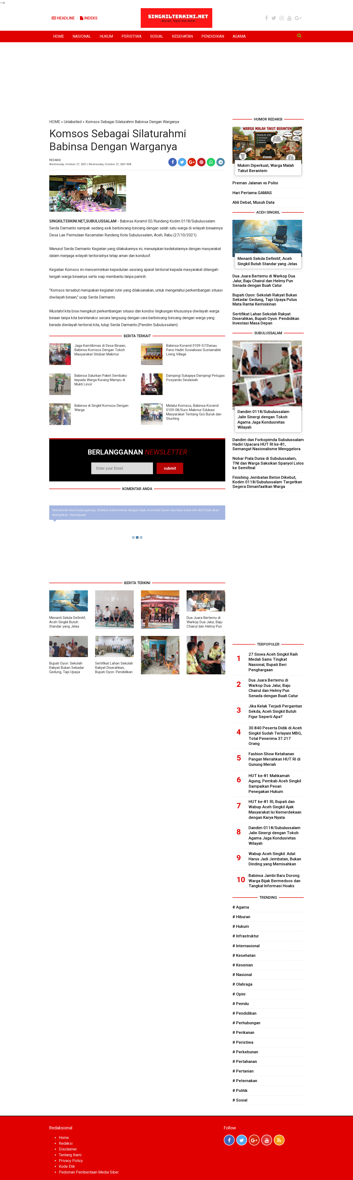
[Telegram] (220, 162)
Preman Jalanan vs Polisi (255, 182)
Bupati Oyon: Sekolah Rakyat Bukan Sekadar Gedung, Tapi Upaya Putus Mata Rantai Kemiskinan (66, 672)
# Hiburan (241, 916)
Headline (65, 18)
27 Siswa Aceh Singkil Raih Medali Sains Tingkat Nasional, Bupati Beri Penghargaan (273, 662)
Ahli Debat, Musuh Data (253, 202)
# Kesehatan (244, 955)
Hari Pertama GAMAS (252, 192)
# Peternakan (244, 1080)
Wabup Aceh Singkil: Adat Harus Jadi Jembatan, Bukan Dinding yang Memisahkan (275, 859)
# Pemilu (240, 1003)
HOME (58, 36)
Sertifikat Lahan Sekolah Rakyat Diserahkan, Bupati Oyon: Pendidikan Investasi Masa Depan (114, 669)
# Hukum (240, 926)
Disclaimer (68, 1149)
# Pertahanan (244, 1061)
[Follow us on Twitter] (241, 1140)
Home (64, 1137)
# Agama (240, 907)
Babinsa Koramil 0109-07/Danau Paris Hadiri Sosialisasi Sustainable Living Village (193, 349)
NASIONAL (82, 36)
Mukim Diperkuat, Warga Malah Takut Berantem (265, 168)
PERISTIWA (131, 36)
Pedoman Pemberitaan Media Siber (89, 1172)
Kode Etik (67, 1166)
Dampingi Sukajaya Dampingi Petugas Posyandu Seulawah (195, 377)
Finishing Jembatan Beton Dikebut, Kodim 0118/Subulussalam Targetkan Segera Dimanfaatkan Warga (267, 482)
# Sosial (239, 1100)
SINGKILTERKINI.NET (67, 221)
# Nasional (242, 974)
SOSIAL (156, 36)
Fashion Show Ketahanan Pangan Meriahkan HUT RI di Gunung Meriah (274, 759)
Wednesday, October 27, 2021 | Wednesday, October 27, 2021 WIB (90, 164)
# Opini (238, 994)
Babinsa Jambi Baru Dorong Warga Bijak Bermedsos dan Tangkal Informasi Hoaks (274, 880)
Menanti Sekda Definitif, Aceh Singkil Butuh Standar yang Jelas (67, 622)
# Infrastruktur (245, 936)
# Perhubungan (246, 1022)
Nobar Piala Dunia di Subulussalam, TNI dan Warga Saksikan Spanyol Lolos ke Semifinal (268, 463)
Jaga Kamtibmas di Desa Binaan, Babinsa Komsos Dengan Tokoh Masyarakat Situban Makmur (100, 349)
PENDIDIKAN (212, 36)
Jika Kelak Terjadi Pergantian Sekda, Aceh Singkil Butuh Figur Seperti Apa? (275, 711)
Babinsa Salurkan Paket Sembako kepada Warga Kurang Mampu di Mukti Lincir (100, 379)
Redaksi (66, 1143)
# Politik (240, 1090)
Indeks (90, 18)
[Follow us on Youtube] (266, 1140)
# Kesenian (242, 965)
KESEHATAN (182, 36)
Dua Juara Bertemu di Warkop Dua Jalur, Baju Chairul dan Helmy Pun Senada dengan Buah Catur (204, 626)
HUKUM (106, 36)
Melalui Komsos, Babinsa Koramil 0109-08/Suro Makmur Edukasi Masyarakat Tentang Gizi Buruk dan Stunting (193, 412)
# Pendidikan (244, 1013)
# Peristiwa (242, 1042)
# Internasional (246, 945)
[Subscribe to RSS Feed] (279, 1140)
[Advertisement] (176, 80)
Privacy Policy (71, 1160)
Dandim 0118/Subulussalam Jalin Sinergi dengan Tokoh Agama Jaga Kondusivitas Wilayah (263, 419)
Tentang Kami (70, 1155)
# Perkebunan (245, 1051)
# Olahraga (242, 984)
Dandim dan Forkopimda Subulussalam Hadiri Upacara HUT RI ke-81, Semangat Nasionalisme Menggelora (268, 444)
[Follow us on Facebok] (229, 1140)
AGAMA (239, 36)
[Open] (299, 35)
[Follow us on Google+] (254, 1140)
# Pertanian (243, 1071)
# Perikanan (243, 1032)
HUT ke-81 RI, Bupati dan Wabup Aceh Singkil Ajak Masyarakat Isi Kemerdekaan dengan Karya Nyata (275, 809)
